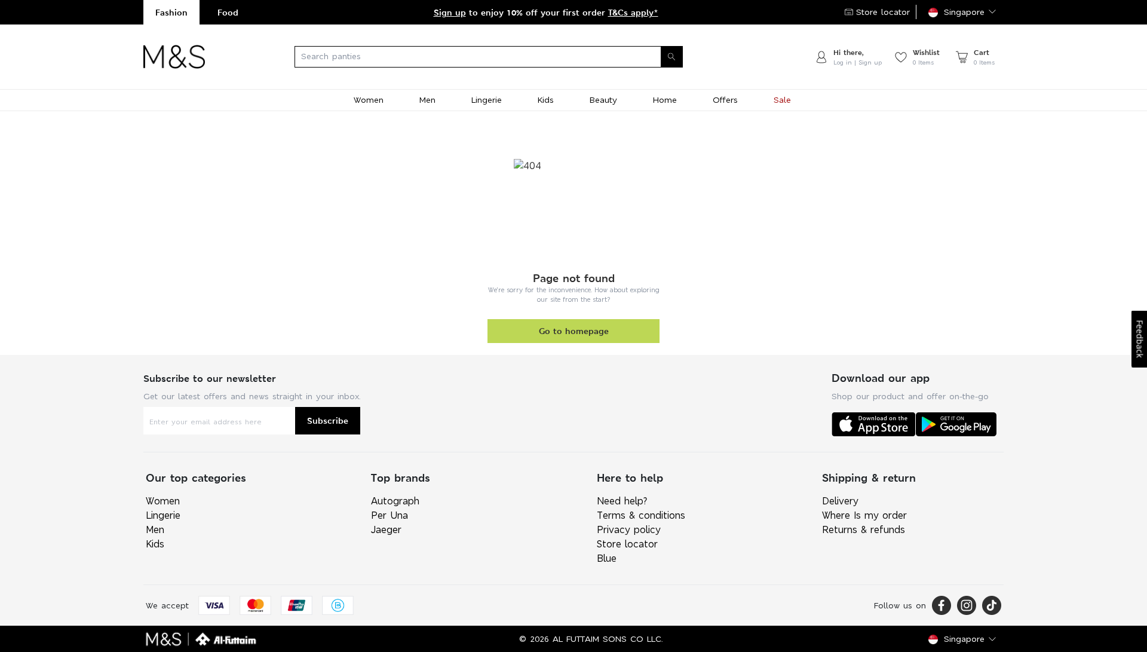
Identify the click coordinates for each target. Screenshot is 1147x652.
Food (227, 12)
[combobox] (510, 57)
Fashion (171, 12)
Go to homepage (574, 330)
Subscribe (327, 420)
